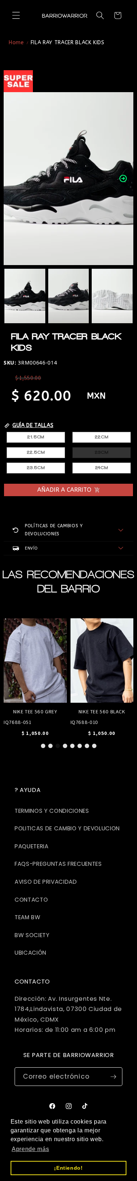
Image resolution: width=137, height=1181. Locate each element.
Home (16, 42)
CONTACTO (31, 899)
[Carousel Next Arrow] (123, 178)
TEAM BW (28, 917)
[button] (16, 15)
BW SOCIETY (32, 935)
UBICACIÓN (30, 953)
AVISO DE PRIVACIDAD (46, 882)
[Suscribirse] (113, 1076)
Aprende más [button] (30, 1149)
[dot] (43, 746)
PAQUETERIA (32, 846)
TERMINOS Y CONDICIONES (52, 811)
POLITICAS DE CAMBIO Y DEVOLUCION (67, 828)
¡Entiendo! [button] (68, 1168)
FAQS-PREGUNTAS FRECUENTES (58, 864)
